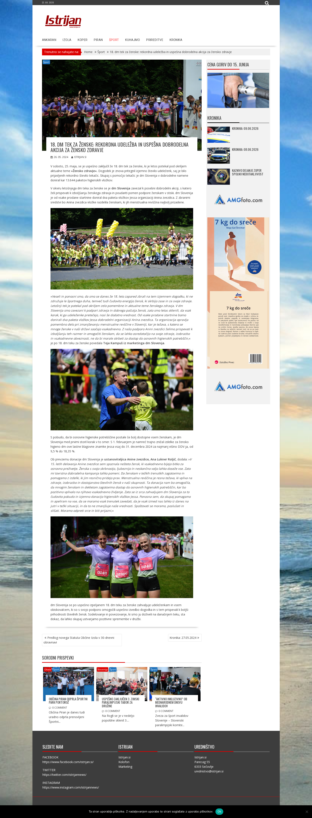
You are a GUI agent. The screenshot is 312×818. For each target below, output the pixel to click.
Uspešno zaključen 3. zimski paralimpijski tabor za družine (120, 702)
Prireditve (154, 40)
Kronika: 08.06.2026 (245, 149)
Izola (67, 40)
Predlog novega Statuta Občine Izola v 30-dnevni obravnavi (79, 640)
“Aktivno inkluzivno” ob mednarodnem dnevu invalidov (171, 702)
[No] (307, 812)
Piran (98, 40)
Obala (47, 669)
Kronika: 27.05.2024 (183, 638)
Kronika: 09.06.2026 (245, 128)
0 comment (59, 707)
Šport (114, 40)
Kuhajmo (132, 40)
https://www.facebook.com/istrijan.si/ (68, 762)
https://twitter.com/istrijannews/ (64, 775)
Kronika (176, 40)
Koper (82, 40)
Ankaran (49, 40)
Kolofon (123, 762)
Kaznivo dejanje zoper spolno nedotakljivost (247, 172)
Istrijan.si (80, 157)
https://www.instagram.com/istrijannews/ (70, 787)
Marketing (125, 767)
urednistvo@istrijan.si (208, 771)
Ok (219, 811)
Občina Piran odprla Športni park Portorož (68, 700)
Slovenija (102, 669)
